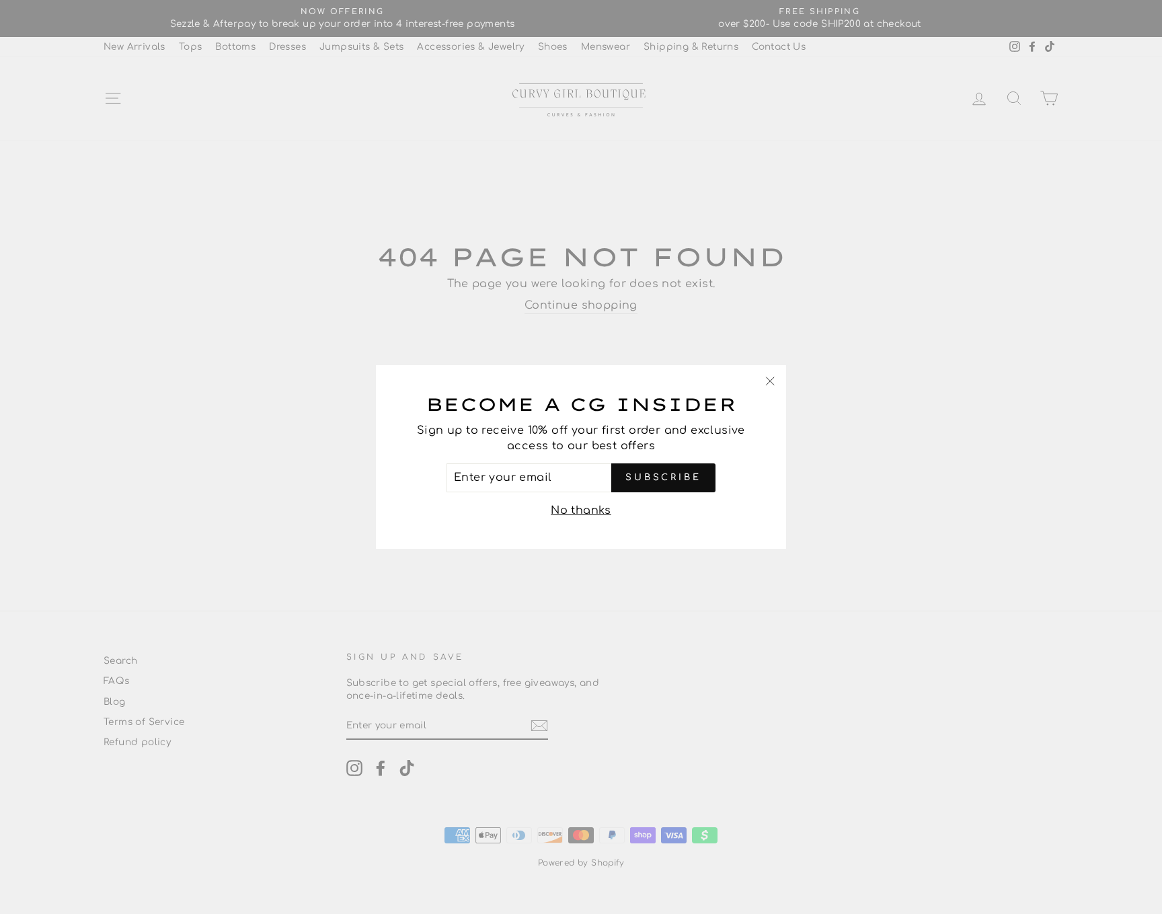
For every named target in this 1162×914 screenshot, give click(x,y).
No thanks (581, 510)
